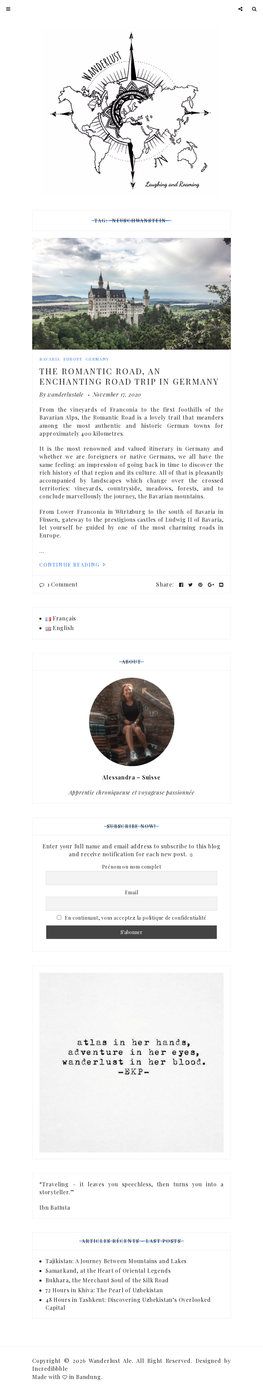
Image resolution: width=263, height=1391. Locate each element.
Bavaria (49, 359)
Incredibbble (50, 1368)
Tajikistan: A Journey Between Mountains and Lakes (116, 1261)
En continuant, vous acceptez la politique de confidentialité (135, 918)
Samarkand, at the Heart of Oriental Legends (108, 1270)
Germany (97, 359)
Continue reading (70, 564)
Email (131, 892)
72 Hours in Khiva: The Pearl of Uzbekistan (104, 1290)
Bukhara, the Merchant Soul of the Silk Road (107, 1280)
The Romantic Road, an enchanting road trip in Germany (129, 376)
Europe (72, 359)
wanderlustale (65, 394)
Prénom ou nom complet (131, 866)
